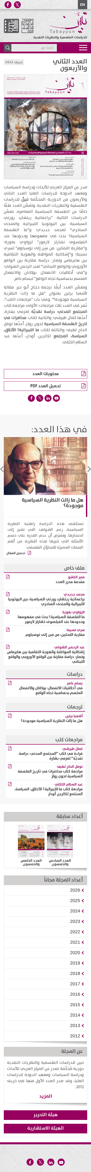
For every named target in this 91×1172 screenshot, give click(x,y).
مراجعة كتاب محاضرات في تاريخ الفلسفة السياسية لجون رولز (50, 773)
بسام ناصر (75, 683)
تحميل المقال (16, 553)
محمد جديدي (74, 594)
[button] (75, 890)
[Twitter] (17, 5)
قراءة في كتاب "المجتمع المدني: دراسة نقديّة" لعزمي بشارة (51, 756)
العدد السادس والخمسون (60, 862)
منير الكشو (76, 577)
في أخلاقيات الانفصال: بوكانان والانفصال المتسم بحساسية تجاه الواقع (51, 690)
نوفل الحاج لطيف (70, 766)
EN (82, 5)
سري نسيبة (75, 630)
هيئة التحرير (46, 1115)
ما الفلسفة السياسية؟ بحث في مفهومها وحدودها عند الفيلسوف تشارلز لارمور (51, 619)
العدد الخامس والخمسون (31, 862)
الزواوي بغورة (73, 612)
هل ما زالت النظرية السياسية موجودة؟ (52, 503)
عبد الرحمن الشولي (69, 647)
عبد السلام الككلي (69, 784)
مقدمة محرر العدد (70, 582)
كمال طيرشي (72, 749)
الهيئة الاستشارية (45, 1128)
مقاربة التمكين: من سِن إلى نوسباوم (55, 635)
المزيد (45, 1096)
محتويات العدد (45, 373)
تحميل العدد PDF (45, 386)
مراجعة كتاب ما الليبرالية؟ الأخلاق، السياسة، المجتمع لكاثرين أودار (48, 791)
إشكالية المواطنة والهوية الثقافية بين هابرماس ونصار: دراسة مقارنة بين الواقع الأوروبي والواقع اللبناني (46, 657)
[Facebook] (8, 5)
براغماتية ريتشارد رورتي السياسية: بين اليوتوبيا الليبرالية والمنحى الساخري (46, 601)
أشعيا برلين (74, 716)
